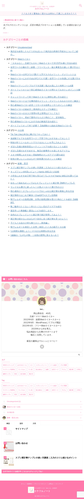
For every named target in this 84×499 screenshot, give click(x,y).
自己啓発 (23, 374)
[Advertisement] (42, 256)
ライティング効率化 (9, 369)
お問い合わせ (21, 443)
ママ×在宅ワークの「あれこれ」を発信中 (45, 488)
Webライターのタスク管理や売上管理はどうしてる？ (35, 113)
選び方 (31, 374)
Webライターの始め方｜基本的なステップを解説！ (34, 109)
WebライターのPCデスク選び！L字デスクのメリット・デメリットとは (43, 74)
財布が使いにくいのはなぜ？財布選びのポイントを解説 (36, 159)
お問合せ (50, 484)
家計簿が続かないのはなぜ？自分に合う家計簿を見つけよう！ (39, 219)
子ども (64, 369)
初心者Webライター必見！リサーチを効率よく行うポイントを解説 (41, 105)
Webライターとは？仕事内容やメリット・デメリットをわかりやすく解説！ (45, 101)
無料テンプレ (7, 374)
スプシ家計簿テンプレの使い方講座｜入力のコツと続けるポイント (41, 167)
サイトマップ (21, 429)
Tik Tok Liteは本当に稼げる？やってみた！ (30, 134)
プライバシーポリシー (40, 484)
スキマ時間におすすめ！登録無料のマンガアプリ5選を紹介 (37, 155)
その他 (21, 130)
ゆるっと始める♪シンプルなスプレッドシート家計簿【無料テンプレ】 (42, 183)
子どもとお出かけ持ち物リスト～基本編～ (29, 223)
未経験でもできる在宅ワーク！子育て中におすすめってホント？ (40, 138)
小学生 (79, 369)
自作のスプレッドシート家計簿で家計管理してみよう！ (36, 215)
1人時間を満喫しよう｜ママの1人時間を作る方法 (32, 231)
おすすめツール (22, 365)
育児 (15, 374)
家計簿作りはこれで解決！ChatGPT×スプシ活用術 (33, 195)
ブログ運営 (63, 365)
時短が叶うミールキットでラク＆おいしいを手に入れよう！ (38, 142)
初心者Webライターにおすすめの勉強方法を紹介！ (34, 121)
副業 (47, 369)
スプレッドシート (41, 365)
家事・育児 (23, 163)
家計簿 (71, 369)
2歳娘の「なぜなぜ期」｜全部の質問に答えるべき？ (34, 235)
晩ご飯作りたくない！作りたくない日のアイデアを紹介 (36, 206)
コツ (31, 365)
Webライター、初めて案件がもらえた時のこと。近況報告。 (38, 117)
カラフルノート (42, 9)
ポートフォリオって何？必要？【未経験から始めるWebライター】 (41, 125)
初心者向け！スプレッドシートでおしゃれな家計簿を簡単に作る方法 (42, 191)
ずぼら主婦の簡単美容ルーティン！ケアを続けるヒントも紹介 (39, 146)
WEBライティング (8, 365)
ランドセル (21, 369)
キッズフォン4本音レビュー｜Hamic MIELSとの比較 (34, 171)
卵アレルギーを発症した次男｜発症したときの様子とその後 (38, 227)
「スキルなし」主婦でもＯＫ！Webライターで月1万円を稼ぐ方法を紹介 (43, 63)
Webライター (24, 59)
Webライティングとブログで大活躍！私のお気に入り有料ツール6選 (41, 85)
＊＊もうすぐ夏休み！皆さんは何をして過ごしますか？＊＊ (43, 13)
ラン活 (30, 369)
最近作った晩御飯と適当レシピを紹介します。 (31, 210)
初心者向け (39, 369)
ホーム (23, 484)
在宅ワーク (55, 369)
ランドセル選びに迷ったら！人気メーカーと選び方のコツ (37, 187)
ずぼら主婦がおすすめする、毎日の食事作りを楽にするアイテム (40, 151)
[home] (42, 347)
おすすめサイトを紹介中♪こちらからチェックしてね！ (23, 471)
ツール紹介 (53, 365)
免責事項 (29, 484)
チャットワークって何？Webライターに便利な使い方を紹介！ (39, 97)
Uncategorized (25, 47)
